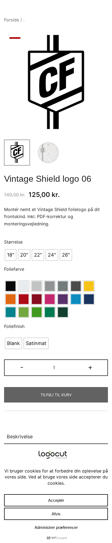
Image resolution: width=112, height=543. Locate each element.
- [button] (22, 367)
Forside (11, 20)
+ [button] (90, 367)
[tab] (56, 437)
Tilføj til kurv (56, 394)
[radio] (10, 255)
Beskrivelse (20, 436)
